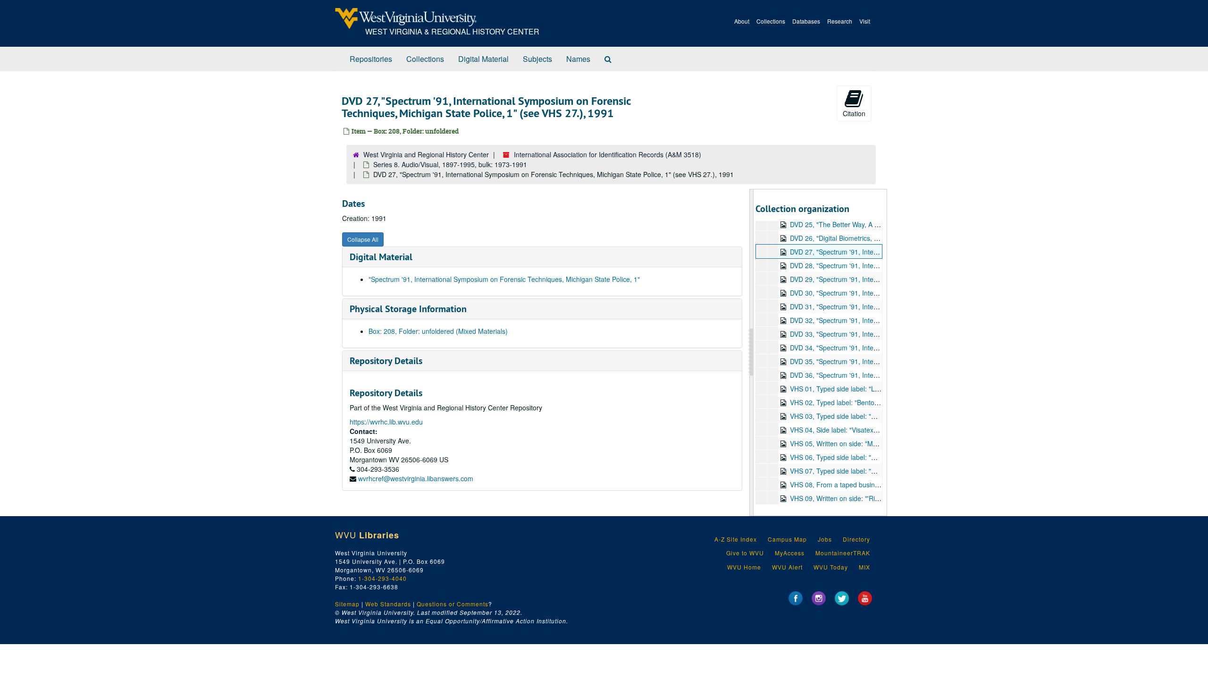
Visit (864, 21)
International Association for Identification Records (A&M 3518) (607, 154)
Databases (806, 21)
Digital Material (483, 58)
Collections (770, 21)
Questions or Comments (452, 604)
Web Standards (388, 604)
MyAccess (790, 553)
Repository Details (386, 361)
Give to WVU (745, 553)
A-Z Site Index (735, 539)
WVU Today (831, 567)
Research (839, 21)
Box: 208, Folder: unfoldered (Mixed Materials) (438, 331)
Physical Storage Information (408, 309)
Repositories (371, 58)
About (741, 21)
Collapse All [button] (362, 239)
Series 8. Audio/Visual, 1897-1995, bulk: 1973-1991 (450, 164)
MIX (864, 567)
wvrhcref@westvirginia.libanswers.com (415, 478)
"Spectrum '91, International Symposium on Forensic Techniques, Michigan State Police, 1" (504, 279)
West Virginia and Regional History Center (426, 154)
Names (578, 58)
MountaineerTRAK (842, 553)
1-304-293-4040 (382, 578)
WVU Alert (787, 567)
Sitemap (347, 604)
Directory (856, 539)
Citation (854, 113)
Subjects (537, 58)
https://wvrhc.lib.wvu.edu (386, 421)
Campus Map (787, 539)
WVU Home (744, 567)
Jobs (825, 539)
